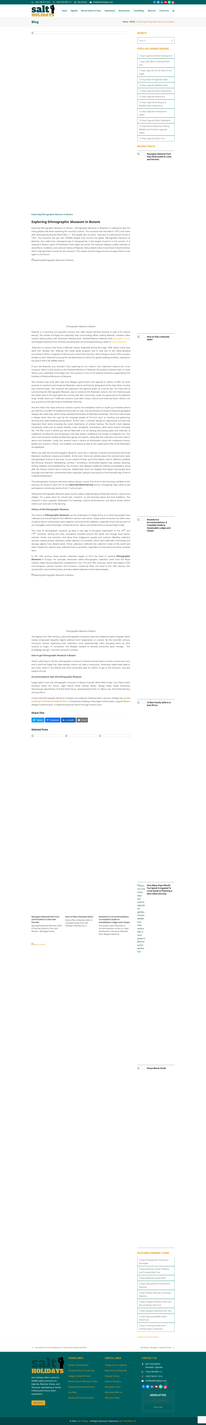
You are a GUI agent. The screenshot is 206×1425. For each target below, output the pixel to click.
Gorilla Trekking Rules (78, 1365)
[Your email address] (158, 1400)
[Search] (156, 40)
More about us (38, 1403)
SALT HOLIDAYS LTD (127, 1421)
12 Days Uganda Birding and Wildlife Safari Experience (152, 104)
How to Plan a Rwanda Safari (79, 916)
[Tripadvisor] (169, 2)
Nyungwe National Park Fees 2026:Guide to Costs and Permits (45, 919)
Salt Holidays (82, 1421)
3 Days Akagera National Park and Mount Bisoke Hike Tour (155, 1303)
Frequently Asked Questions (81, 1386)
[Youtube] (165, 2)
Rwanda (93, 417)
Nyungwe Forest (122, 338)
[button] (173, 11)
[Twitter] (158, 2)
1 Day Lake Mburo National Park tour (154, 63)
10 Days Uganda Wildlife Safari (153, 85)
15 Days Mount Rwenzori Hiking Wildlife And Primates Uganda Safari (154, 129)
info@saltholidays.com (103, 2)
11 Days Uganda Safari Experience (155, 90)
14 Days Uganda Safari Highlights (155, 120)
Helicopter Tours (112, 1386)
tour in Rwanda (119, 341)
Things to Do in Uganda (116, 1365)
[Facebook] (154, 2)
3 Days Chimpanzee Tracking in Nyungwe (154, 1262)
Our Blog (72, 1392)
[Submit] (172, 40)
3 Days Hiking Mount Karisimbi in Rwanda (154, 1285)
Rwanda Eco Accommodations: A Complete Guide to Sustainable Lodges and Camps (114, 919)
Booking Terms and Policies (81, 1397)
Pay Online (82, 2)
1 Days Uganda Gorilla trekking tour (156, 55)
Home (125, 21)
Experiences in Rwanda (116, 1370)
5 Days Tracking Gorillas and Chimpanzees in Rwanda (152, 1327)
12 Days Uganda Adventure (152, 96)
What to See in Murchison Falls (82, 1381)
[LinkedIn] (161, 2)
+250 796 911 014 (42, 2)
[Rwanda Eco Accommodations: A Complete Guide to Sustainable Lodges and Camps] (114, 823)
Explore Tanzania (113, 1381)
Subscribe (158, 1407)
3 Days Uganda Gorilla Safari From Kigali (155, 72)
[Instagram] (173, 2)
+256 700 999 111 (63, 2)
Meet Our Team (112, 1397)
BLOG (132, 21)
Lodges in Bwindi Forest (79, 1376)
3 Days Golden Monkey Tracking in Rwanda (155, 1294)
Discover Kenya (112, 1376)
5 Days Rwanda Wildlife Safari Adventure (153, 1318)
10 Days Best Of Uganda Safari (153, 79)
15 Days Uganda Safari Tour (152, 138)
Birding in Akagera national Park (156, 1347)
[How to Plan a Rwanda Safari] (81, 823)
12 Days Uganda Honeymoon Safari (153, 113)
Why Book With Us (113, 1392)
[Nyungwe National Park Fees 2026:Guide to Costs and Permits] (47, 823)
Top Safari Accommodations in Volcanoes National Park (59, 1347)
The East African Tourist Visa (81, 1370)
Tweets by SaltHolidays (148, 1337)
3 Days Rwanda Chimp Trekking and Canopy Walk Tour (154, 1271)
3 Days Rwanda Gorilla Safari (152, 1278)
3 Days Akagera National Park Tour (155, 1310)
